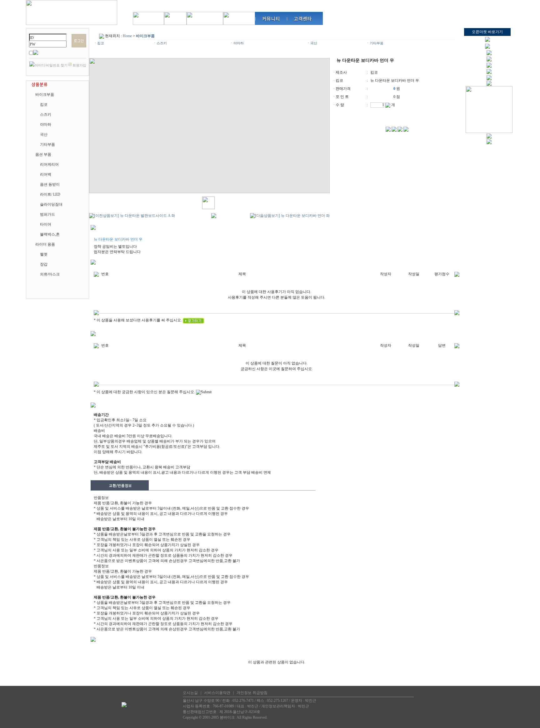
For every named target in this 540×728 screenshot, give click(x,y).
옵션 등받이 (50, 184)
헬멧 (44, 254)
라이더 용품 (45, 244)
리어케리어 (49, 164)
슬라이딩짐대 (51, 204)
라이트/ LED (50, 194)
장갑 (44, 264)
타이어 (45, 224)
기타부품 (47, 144)
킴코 (44, 104)
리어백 (45, 174)
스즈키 (45, 114)
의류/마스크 (50, 274)
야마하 (45, 124)
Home (127, 36)
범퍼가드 (47, 214)
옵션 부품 (43, 154)
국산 (44, 134)
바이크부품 (44, 94)
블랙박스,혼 (50, 234)
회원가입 (79, 65)
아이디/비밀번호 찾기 (51, 65)
